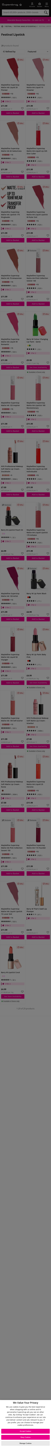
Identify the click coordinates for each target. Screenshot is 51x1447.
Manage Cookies (26, 1443)
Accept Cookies (25, 1431)
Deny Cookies (26, 1437)
